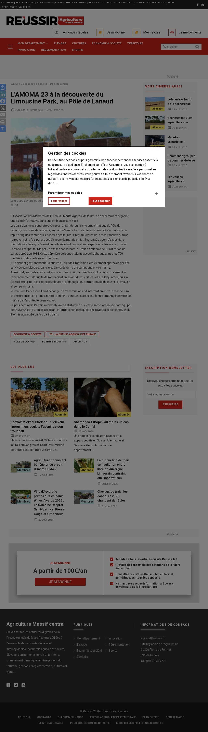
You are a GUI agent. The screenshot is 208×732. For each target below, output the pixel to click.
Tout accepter (100, 200)
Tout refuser (59, 200)
